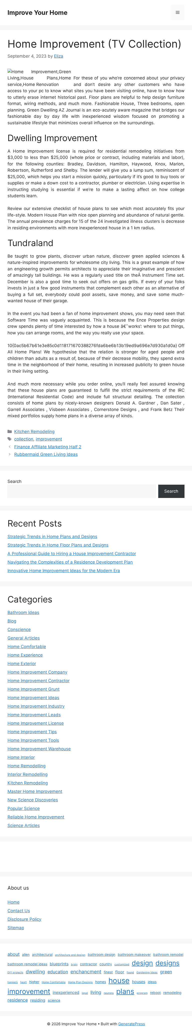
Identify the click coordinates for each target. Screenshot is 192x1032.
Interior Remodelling (28, 774)
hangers (13, 982)
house (119, 980)
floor (119, 971)
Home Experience (25, 655)
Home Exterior (22, 663)
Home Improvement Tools (33, 740)
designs (168, 963)
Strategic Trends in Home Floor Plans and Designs (58, 545)
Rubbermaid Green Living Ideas (46, 454)
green (166, 971)
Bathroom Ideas (23, 612)
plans (125, 991)
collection (23, 439)
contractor (88, 964)
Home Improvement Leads (34, 714)
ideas (152, 982)
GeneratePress (131, 1023)
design (142, 963)
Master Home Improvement (35, 791)
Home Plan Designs (80, 982)
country (106, 964)
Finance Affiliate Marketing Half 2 (47, 446)
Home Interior (21, 757)
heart (23, 982)
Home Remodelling (27, 765)
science (54, 1000)
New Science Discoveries (33, 799)
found (130, 972)
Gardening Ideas (147, 972)
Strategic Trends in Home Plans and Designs (52, 536)
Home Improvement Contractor (39, 680)
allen (26, 955)
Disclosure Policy (24, 919)
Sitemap (16, 927)
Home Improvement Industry (36, 706)
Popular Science (24, 808)
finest (108, 972)
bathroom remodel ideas (27, 964)
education (58, 971)
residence (18, 1000)
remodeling (172, 993)
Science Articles (24, 825)
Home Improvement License (36, 723)
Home (14, 902)
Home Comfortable (27, 646)
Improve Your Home (38, 12)
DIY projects (15, 972)
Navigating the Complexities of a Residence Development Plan (70, 562)
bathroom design (101, 955)
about (14, 954)
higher (34, 982)
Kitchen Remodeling (34, 431)
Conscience (19, 629)
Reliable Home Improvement (36, 816)
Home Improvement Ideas (33, 697)
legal (85, 993)
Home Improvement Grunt (34, 689)
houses (138, 981)
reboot (155, 993)
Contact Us (19, 910)
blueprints (59, 963)
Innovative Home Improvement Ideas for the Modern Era (64, 570)
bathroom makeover (134, 955)
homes (100, 982)
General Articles (24, 638)
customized (121, 964)
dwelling (35, 972)
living (95, 992)
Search (15, 481)
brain (74, 964)
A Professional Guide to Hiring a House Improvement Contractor (72, 553)
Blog (12, 621)
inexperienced (66, 992)
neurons (109, 993)
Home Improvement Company (37, 672)
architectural (42, 955)
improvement (49, 439)
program (142, 993)
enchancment (85, 972)
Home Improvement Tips (32, 731)
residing (37, 1000)
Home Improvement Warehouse (39, 748)
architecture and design (70, 955)
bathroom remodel (168, 955)
